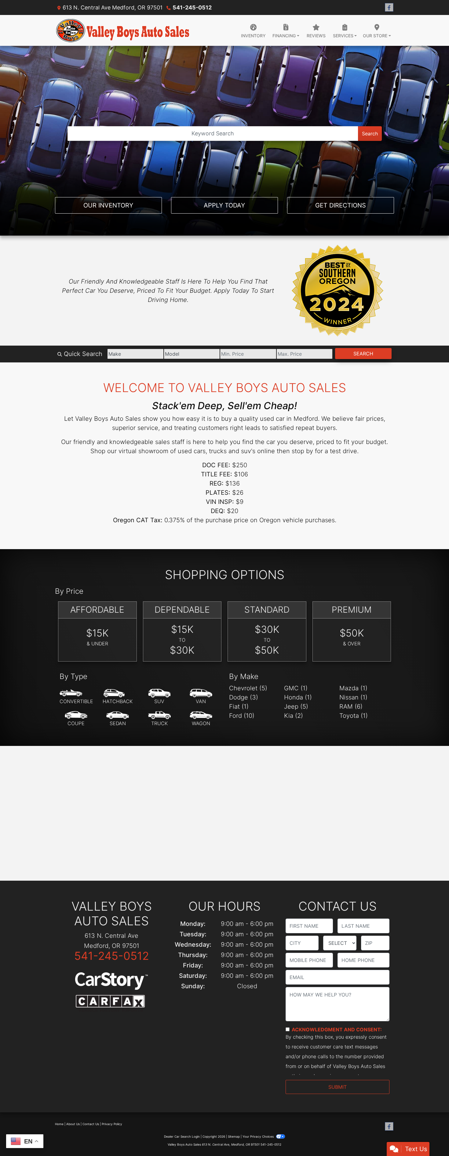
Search (370, 133)
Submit (337, 1087)
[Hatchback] (118, 696)
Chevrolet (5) (248, 688)
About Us (73, 1124)
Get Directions (340, 205)
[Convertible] (76, 696)
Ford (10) (241, 715)
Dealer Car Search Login (182, 1136)
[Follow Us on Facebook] (389, 7)
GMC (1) (296, 688)
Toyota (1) (353, 715)
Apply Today (224, 205)
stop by (302, 451)
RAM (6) (351, 706)
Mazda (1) (353, 688)
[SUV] (159, 696)
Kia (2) (293, 715)
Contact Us (90, 1124)
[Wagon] (201, 718)
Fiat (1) (239, 706)
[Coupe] (76, 718)
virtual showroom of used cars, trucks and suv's (187, 451)
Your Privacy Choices (259, 1136)
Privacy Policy (112, 1124)
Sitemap (234, 1136)
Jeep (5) (296, 706)
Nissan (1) (353, 697)
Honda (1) (298, 697)
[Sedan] (117, 718)
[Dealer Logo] (123, 30)
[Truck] (159, 718)
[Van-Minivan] (201, 696)
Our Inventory (108, 205)
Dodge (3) (243, 697)
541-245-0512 (192, 7)
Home (59, 1124)
